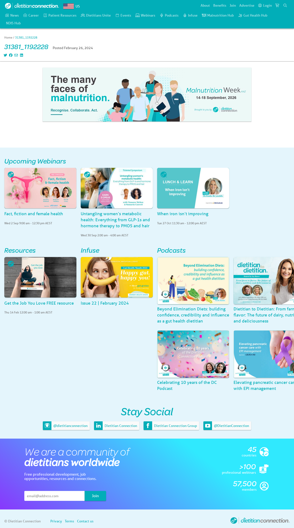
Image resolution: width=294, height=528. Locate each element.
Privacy (56, 521)
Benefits (219, 5)
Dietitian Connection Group (175, 425)
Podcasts (171, 15)
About (205, 5)
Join (233, 5)
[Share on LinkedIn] (21, 55)
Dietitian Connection (120, 425)
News (14, 15)
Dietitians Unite (98, 15)
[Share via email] (15, 55)
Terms (69, 521)
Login (267, 5)
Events (126, 15)
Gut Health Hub (255, 15)
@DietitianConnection (231, 425)
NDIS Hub (13, 23)
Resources (20, 250)
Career (33, 15)
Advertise (246, 5)
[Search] (285, 5)
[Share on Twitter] (5, 55)
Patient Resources (62, 15)
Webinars (148, 15)
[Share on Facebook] (10, 55)
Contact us (85, 521)
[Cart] (277, 5)
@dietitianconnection (70, 425)
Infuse (193, 15)
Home (8, 37)
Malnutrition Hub (220, 15)
